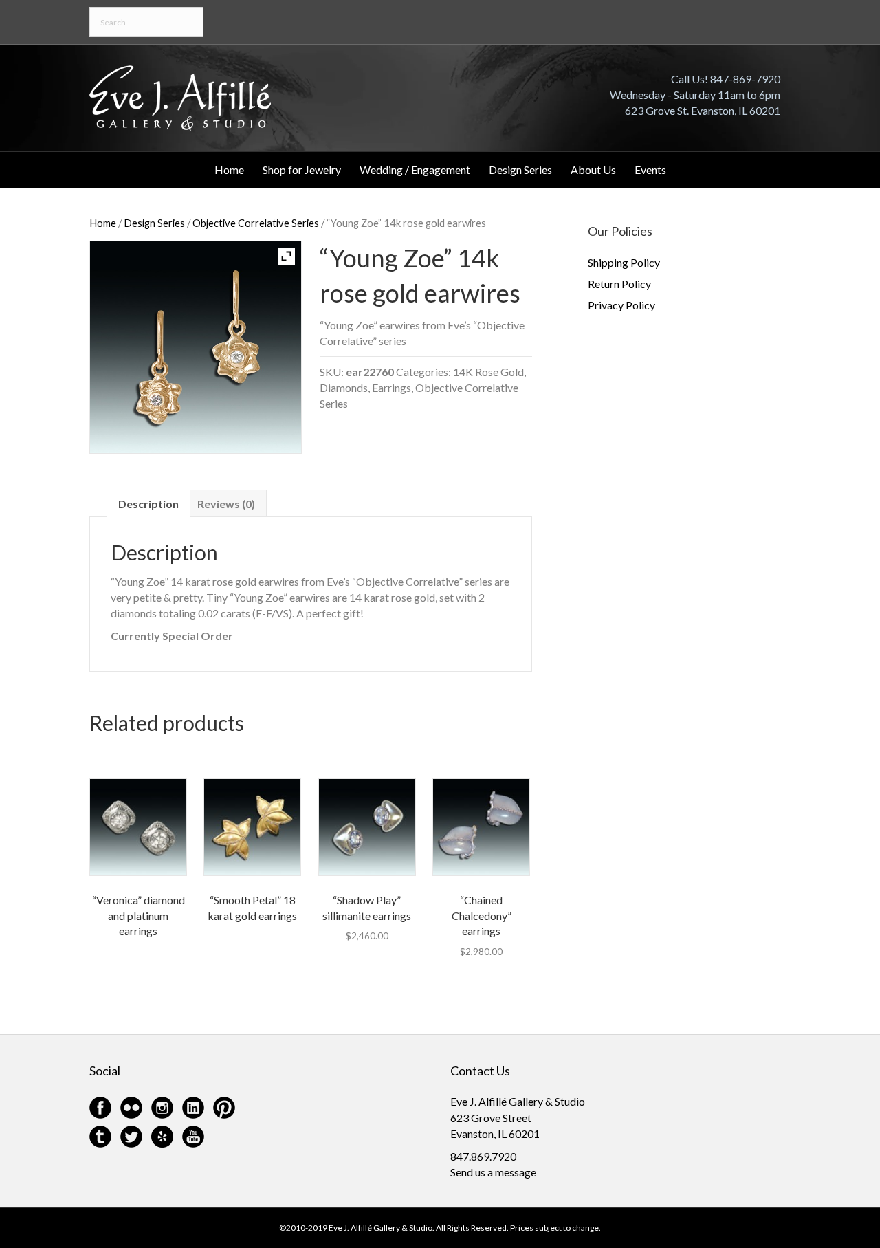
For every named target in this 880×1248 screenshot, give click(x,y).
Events (650, 169)
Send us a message (493, 1172)
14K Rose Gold (488, 371)
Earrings (391, 387)
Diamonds (344, 387)
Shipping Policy (624, 262)
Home (229, 169)
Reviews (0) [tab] (226, 503)
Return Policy (619, 283)
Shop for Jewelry (302, 169)
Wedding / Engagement (415, 169)
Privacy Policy (621, 304)
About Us (593, 169)
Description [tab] (148, 503)
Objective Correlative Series (255, 223)
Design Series (520, 169)
